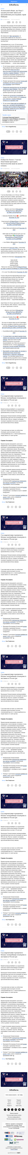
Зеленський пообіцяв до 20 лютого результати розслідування (15, 82)
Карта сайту (19, 1105)
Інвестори (18, 1101)
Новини (9, 1100)
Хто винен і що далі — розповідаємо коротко (13, 120)
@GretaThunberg (10, 223)
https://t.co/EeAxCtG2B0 (21, 268)
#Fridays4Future (14, 221)
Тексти (9, 1101)
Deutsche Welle (13, 247)
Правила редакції (14, 1113)
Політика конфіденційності (14, 1117)
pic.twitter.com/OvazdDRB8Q (14, 238)
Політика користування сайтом (14, 1115)
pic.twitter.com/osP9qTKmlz (14, 212)
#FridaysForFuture (10, 210)
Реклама (19, 1103)
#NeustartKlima (9, 237)
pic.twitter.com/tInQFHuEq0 (14, 224)
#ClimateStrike (19, 209)
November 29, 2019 (14, 217)
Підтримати (14, 1)
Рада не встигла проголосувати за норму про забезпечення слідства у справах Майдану (15, 71)
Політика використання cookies (14, 1119)
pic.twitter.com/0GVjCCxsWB (18, 327)
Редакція (19, 1100)
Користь (9, 1103)
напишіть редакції (14, 1149)
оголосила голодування (16, 95)
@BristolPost (19, 210)
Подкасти (9, 1105)
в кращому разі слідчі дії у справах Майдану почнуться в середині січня (14, 99)
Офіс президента (14, 36)
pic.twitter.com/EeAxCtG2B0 (8, 268)
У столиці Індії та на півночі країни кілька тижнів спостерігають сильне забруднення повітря (15, 338)
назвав (25, 487)
